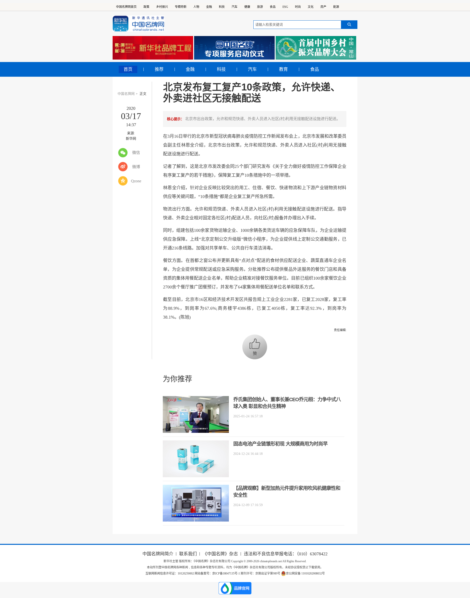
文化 (311, 7)
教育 (283, 69)
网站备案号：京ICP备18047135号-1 (217, 573)
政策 (146, 7)
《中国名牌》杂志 (220, 553)
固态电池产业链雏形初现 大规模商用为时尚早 (280, 444)
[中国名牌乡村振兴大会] (316, 48)
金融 (209, 7)
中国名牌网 (126, 94)
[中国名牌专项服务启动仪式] (234, 48)
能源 (336, 7)
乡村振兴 (162, 7)
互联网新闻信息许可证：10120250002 (170, 573)
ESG (285, 7)
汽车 (234, 7)
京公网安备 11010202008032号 (305, 573)
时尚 (298, 7)
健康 (247, 7)
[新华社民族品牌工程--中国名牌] (153, 48)
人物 (196, 7)
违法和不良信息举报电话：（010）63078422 (286, 553)
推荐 (159, 69)
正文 (143, 94)
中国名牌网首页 (126, 7)
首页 (128, 69)
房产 (323, 7)
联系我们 (188, 553)
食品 (273, 7)
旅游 (260, 7)
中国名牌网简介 (157, 553)
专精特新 (181, 7)
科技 (222, 7)
